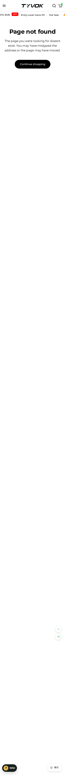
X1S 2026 (8, 14)
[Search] (54, 5)
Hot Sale (54, 15)
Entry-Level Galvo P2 (33, 15)
